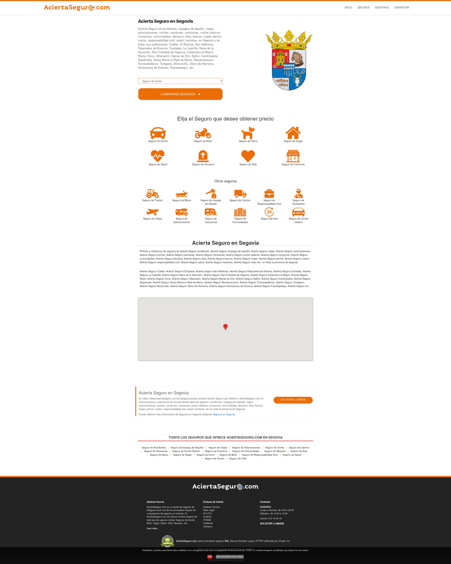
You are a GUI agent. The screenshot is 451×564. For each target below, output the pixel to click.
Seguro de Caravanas (155, 451)
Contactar (401, 7)
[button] (225, 327)
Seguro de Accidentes (154, 447)
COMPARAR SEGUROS (178, 94)
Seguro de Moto (228, 454)
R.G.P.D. (207, 513)
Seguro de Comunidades (246, 451)
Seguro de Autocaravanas (246, 447)
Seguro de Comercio (216, 451)
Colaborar (208, 523)
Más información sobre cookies (230, 556)
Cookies (207, 516)
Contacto (207, 526)
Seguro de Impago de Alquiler (187, 447)
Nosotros (382, 7)
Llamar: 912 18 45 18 (271, 518)
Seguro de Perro (206, 454)
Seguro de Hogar (182, 454)
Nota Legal (208, 510)
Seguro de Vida (237, 458)
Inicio (348, 7)
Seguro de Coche (274, 447)
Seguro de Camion (299, 447)
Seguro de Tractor (214, 458)
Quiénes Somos (211, 506)
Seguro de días (299, 451)
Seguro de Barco (159, 454)
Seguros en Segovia (224, 414)
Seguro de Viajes (218, 447)
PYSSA (207, 520)
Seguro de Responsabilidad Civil (260, 454)
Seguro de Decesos (275, 451)
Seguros (363, 7)
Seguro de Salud (292, 454)
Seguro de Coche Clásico (186, 451)
